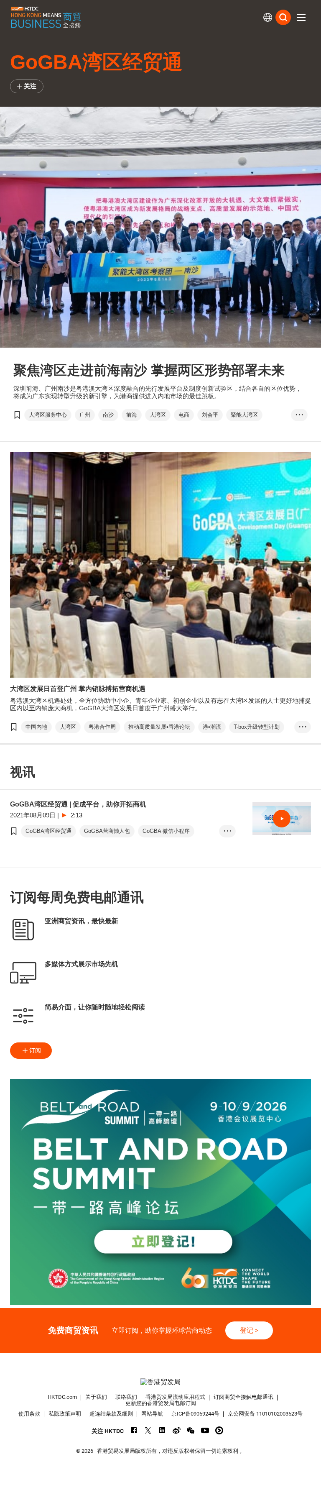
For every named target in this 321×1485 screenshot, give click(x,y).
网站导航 (152, 1414)
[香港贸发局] (160, 1382)
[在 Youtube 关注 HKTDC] (205, 1430)
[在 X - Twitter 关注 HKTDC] (148, 1430)
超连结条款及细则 (111, 1414)
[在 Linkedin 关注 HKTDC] (162, 1430)
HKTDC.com (62, 1397)
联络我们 (126, 1397)
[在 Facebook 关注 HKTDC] (134, 1430)
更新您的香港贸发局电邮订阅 (160, 1403)
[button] (301, 18)
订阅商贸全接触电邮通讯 (243, 1397)
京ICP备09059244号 (195, 1414)
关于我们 (96, 1397)
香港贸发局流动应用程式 (175, 1397)
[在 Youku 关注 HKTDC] (219, 1430)
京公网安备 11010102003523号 (265, 1414)
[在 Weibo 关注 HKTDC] (177, 1430)
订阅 (35, 1050)
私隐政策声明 (64, 1414)
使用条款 (29, 1414)
